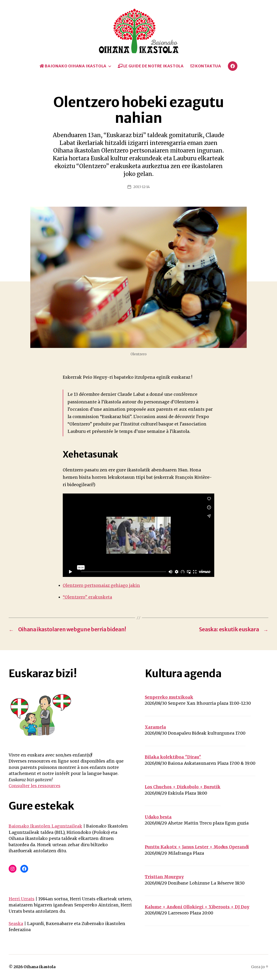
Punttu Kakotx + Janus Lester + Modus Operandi (197, 846)
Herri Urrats (21, 898)
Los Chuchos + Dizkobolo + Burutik (183, 786)
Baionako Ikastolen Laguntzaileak (45, 826)
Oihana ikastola (39, 966)
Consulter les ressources (34, 785)
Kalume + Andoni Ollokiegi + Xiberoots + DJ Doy (197, 906)
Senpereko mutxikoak (169, 697)
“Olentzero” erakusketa (87, 597)
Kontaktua (207, 66)
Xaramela (155, 727)
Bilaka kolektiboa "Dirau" (173, 757)
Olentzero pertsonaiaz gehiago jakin (101, 585)
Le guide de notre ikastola (153, 66)
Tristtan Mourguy (164, 876)
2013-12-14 (141, 187)
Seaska (16, 923)
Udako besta (158, 817)
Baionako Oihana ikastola (75, 66)
